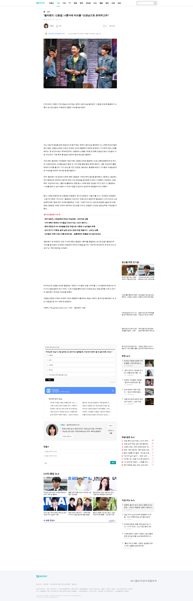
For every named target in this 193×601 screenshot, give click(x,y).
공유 (113, 26)
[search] (155, 3)
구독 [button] (60, 26)
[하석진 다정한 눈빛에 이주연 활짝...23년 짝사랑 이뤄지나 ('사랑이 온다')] (138, 363)
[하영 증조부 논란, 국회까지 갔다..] (105, 486)
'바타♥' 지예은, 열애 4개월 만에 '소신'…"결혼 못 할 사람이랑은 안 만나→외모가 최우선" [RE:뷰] (64, 403)
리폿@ (51, 3)
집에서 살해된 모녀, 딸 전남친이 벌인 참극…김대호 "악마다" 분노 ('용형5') (95, 406)
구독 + (111, 426)
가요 (64, 3)
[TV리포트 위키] (146, 581)
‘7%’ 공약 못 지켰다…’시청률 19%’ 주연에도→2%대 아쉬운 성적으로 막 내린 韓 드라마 (137, 462)
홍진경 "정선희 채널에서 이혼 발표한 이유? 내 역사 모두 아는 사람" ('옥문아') (96, 403)
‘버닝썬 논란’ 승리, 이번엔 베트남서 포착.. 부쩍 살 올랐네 (81, 431)
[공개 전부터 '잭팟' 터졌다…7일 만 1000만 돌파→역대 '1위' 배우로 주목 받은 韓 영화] (138, 392)
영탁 (50, 360)
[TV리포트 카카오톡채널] (153, 581)
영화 (75, 3)
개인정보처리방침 (55, 584)
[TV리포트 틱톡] (137, 581)
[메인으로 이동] (40, 3)
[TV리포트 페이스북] (141, 581)
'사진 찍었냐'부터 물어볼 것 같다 (58, 375)
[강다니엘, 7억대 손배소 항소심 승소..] (55, 506)
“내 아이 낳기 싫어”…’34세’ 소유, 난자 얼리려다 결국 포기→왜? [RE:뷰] (137, 456)
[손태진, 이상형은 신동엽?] (138, 382)
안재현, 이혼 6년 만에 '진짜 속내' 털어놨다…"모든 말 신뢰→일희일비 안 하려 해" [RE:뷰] (64, 409)
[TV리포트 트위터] (139, 581)
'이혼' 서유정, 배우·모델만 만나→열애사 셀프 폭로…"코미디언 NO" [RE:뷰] (64, 406)
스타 (58, 3)
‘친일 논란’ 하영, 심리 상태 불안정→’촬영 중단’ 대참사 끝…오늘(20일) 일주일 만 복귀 (137, 444)
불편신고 (74, 584)
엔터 (107, 3)
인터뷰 (88, 3)
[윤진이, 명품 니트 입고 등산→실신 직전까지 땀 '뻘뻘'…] (105, 506)
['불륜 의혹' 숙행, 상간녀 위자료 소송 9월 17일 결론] (80, 486)
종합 (101, 3)
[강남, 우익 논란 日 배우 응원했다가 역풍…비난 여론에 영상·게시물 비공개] (138, 517)
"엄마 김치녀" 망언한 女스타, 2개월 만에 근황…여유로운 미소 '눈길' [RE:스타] (64, 412)
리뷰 (113, 3)
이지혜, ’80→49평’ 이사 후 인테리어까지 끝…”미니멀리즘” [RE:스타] (137, 459)
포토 (119, 3)
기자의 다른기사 (67, 436)
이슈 (95, 3)
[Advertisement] (31, 39)
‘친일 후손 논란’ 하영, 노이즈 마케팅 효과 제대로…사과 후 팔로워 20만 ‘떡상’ (137, 441)
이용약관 (45, 584)
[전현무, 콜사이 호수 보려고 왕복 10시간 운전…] (138, 507)
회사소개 (38, 584)
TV (70, 3)
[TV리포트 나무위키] (149, 581)
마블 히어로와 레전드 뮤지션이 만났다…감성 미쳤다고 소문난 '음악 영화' (96, 415)
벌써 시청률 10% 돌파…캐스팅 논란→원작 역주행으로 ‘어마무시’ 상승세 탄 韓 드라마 (137, 453)
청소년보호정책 (65, 584)
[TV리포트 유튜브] (132, 581)
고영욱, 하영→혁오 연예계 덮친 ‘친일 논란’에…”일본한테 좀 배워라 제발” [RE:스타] (137, 447)
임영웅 (51, 355)
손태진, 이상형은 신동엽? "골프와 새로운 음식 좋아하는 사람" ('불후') (96, 412)
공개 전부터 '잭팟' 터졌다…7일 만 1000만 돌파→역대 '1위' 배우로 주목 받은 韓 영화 (63, 415)
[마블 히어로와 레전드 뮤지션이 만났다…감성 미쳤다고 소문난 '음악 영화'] (138, 401)
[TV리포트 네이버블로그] (156, 581)
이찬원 (51, 365)
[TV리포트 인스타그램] (134, 581)
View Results (112, 382)
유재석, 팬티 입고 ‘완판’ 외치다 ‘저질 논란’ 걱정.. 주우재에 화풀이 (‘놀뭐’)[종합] (82, 429)
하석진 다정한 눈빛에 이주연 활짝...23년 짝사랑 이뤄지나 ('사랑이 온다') (96, 409)
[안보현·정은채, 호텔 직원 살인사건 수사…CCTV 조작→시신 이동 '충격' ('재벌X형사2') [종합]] (138, 526)
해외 (81, 3)
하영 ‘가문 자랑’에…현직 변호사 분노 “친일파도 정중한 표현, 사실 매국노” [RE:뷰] (137, 450)
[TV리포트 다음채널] (144, 581)
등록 (113, 462)
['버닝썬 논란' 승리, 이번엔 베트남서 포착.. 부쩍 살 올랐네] (55, 486)
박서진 (51, 370)
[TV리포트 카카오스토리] (151, 581)
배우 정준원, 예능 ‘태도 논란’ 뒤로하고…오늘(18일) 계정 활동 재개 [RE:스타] (137, 465)
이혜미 (52, 26)
